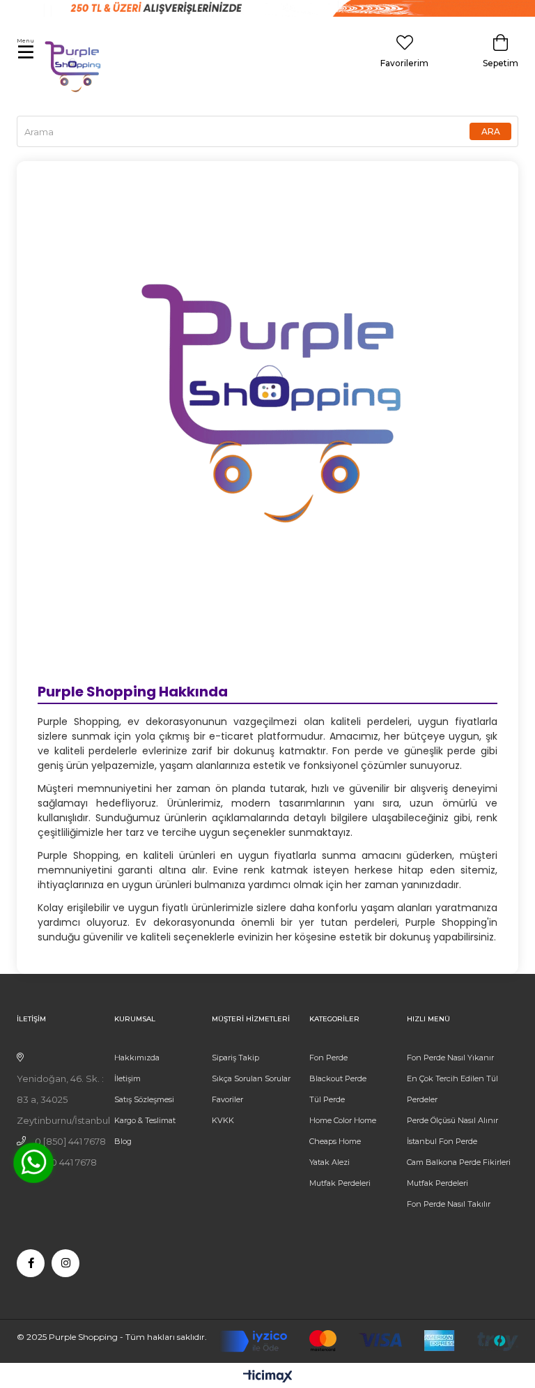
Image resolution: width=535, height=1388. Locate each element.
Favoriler (227, 1099)
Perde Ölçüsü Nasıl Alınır (452, 1120)
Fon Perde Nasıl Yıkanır (450, 1057)
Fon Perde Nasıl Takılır (448, 1204)
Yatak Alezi (329, 1162)
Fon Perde (328, 1057)
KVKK (223, 1120)
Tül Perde (327, 1099)
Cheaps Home (335, 1141)
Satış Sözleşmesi (144, 1099)
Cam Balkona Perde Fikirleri (459, 1162)
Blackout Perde (337, 1078)
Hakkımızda (137, 1057)
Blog (123, 1141)
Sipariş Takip (235, 1057)
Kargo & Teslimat (145, 1120)
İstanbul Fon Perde (442, 1141)
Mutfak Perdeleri (340, 1183)
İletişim (127, 1078)
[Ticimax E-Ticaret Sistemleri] (268, 1377)
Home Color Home (342, 1120)
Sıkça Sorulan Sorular (251, 1078)
